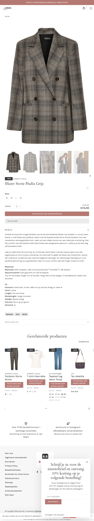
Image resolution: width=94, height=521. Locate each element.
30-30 (51, 397)
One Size (74, 391)
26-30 (51, 394)
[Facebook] (37, 472)
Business (9, 314)
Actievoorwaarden (13, 491)
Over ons (9, 453)
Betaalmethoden (13, 470)
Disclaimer (10, 461)
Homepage (84, 342)
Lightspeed (39, 511)
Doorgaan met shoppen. (54, 515)
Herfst (24, 314)
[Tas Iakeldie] (80, 359)
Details (8, 230)
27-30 (57, 394)
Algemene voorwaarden (16, 457)
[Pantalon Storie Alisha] (14, 359)
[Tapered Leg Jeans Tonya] (58, 359)
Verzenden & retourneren (17, 474)
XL (21, 198)
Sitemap (9, 482)
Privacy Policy (11, 466)
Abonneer (53, 502)
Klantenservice (12, 478)
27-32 (63, 397)
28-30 (63, 394)
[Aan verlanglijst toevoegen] (87, 188)
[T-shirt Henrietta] (36, 359)
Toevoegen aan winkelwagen (47, 214)
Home (7, 16)
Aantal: (8, 206)
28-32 (51, 400)
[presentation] (13, 162)
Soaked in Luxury (19, 179)
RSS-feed (9, 495)
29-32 (57, 400)
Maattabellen (11, 322)
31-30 (57, 397)
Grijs (17, 314)
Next (90, 176)
